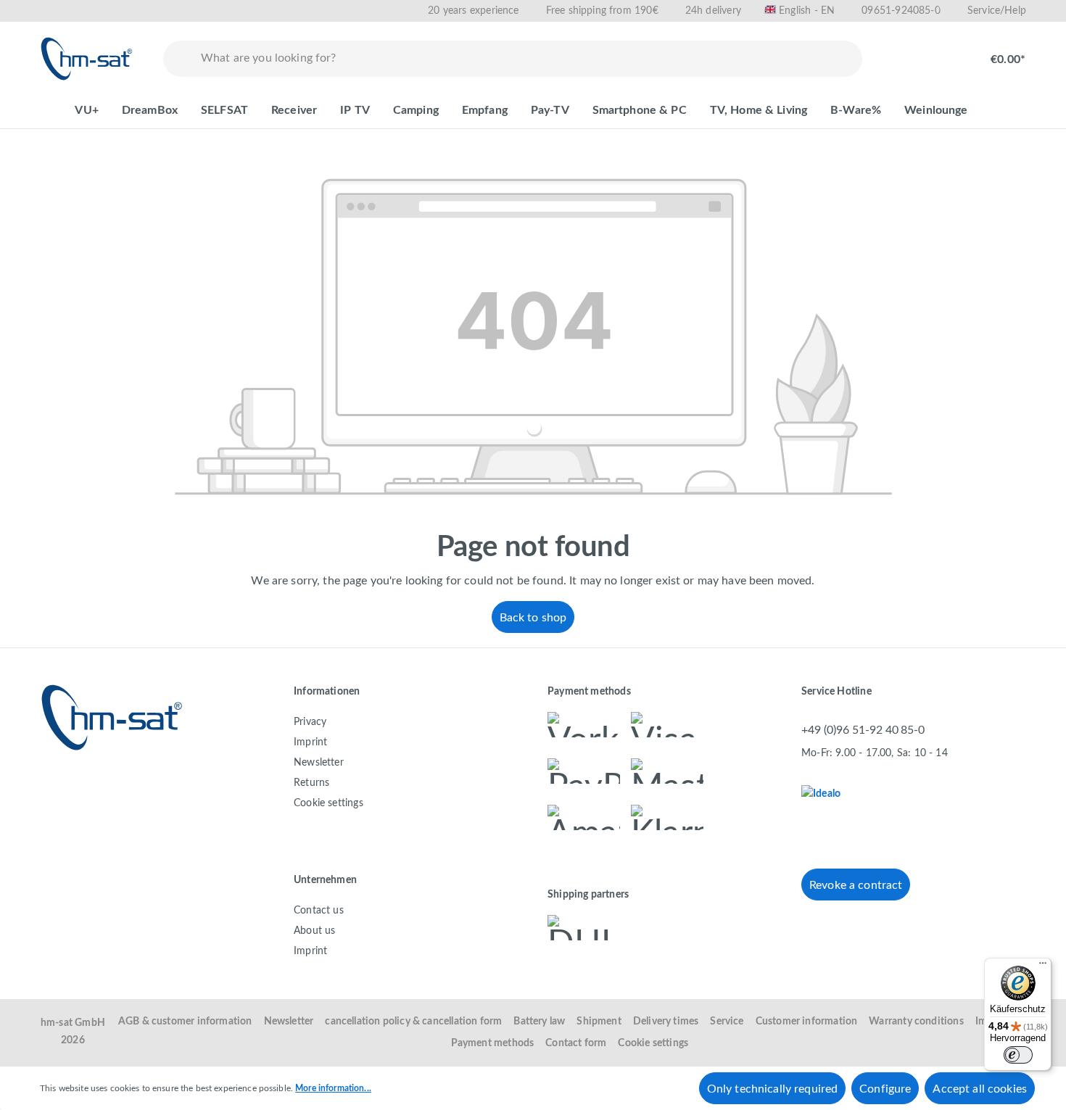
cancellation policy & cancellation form (413, 1021)
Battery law (539, 1021)
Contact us (319, 911)
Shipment (599, 1021)
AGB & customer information (185, 1021)
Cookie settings (328, 803)
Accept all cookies (980, 1089)
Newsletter (319, 763)
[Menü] (1042, 966)
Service (726, 1021)
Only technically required (772, 1089)
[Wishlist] (900, 52)
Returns (311, 783)
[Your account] (946, 52)
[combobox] (528, 59)
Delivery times (666, 1021)
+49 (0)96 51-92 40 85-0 (863, 730)
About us (314, 931)
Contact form (575, 1043)
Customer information (807, 1021)
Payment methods (492, 1043)
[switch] (1018, 1055)
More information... (333, 1088)
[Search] (179, 59)
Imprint (310, 742)
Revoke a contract (855, 885)
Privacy (310, 722)
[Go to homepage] (87, 58)
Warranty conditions (916, 1021)
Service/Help (996, 11)
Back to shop (533, 618)
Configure (885, 1089)
